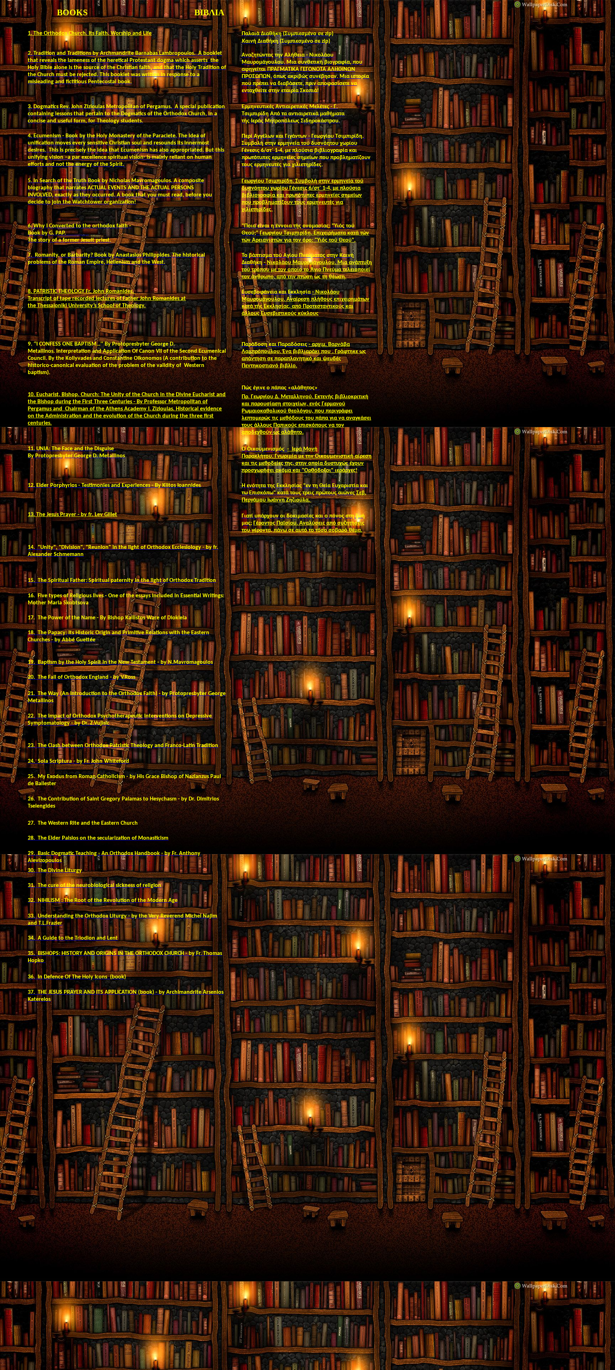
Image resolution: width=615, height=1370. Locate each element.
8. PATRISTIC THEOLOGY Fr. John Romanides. (81, 291)
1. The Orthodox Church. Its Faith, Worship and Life (90, 33)
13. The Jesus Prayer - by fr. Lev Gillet (72, 515)
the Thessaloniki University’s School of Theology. (87, 306)
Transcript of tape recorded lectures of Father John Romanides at (107, 298)
